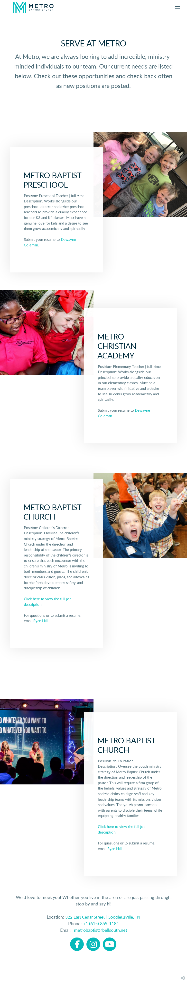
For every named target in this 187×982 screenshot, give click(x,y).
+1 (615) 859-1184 (101, 924)
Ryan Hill (40, 621)
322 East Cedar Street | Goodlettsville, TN (102, 917)
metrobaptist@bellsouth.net (99, 930)
